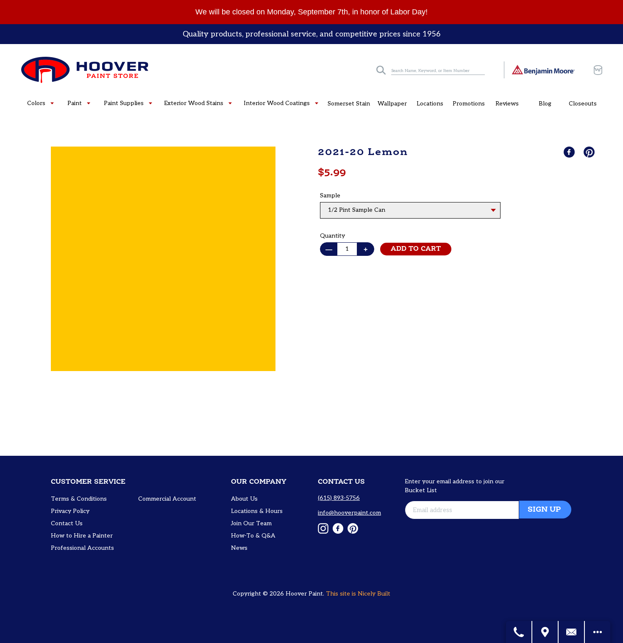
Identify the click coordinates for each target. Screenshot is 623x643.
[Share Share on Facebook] (570, 152)
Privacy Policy (70, 511)
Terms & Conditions (79, 498)
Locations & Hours (257, 511)
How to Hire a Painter (82, 535)
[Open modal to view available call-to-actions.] (597, 632)
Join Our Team (251, 523)
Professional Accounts (82, 548)
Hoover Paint (304, 593)
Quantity (332, 235)
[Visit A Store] (545, 632)
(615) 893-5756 (339, 498)
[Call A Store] (519, 632)
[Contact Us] (572, 632)
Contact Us (67, 523)
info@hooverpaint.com (349, 512)
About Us (244, 498)
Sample (330, 195)
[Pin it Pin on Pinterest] (590, 152)
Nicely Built (374, 593)
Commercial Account (167, 498)
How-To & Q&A (253, 535)
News (239, 548)
